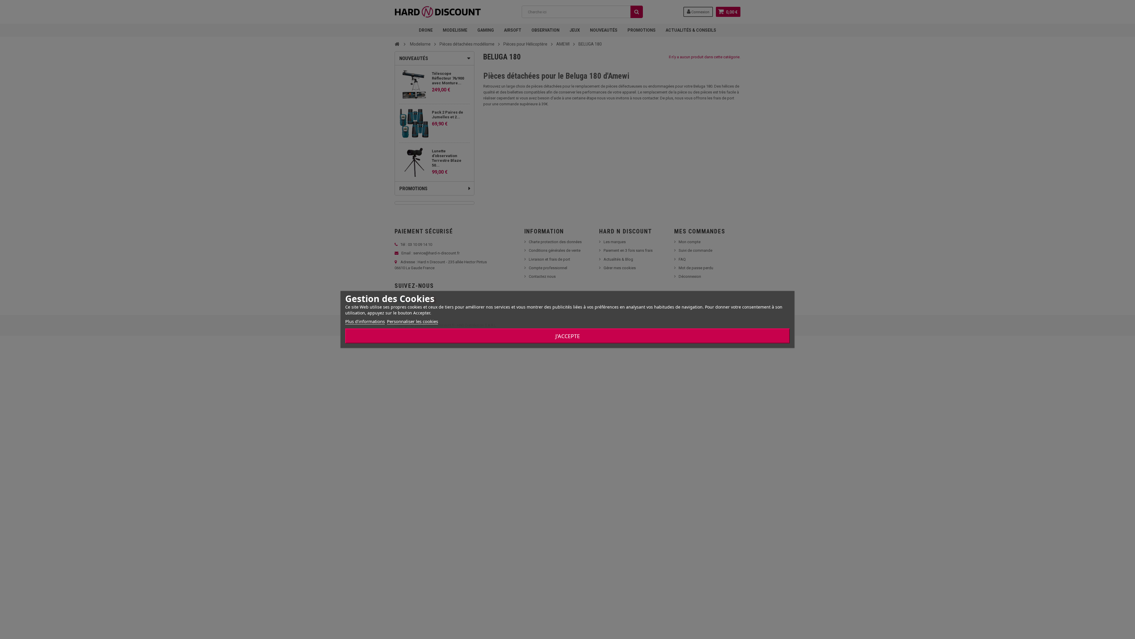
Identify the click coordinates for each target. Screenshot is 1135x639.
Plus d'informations (365, 321)
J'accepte (567, 336)
